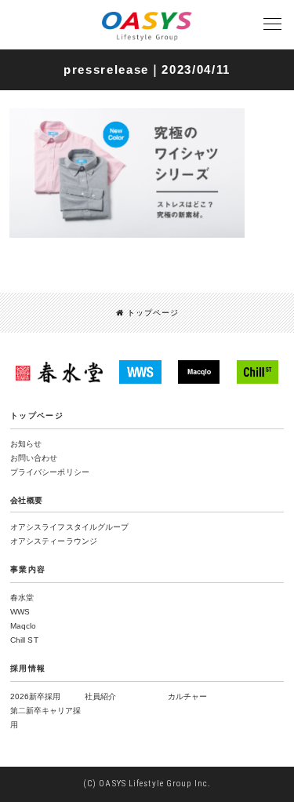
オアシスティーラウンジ (53, 541)
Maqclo (23, 626)
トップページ (153, 312)
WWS (20, 611)
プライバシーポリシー (49, 472)
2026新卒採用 (35, 696)
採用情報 (28, 668)
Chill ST (24, 640)
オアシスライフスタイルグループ (69, 527)
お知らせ (26, 443)
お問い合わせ (34, 458)
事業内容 (28, 569)
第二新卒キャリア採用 (45, 717)
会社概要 (26, 500)
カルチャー (187, 696)
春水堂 (22, 597)
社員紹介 (100, 696)
